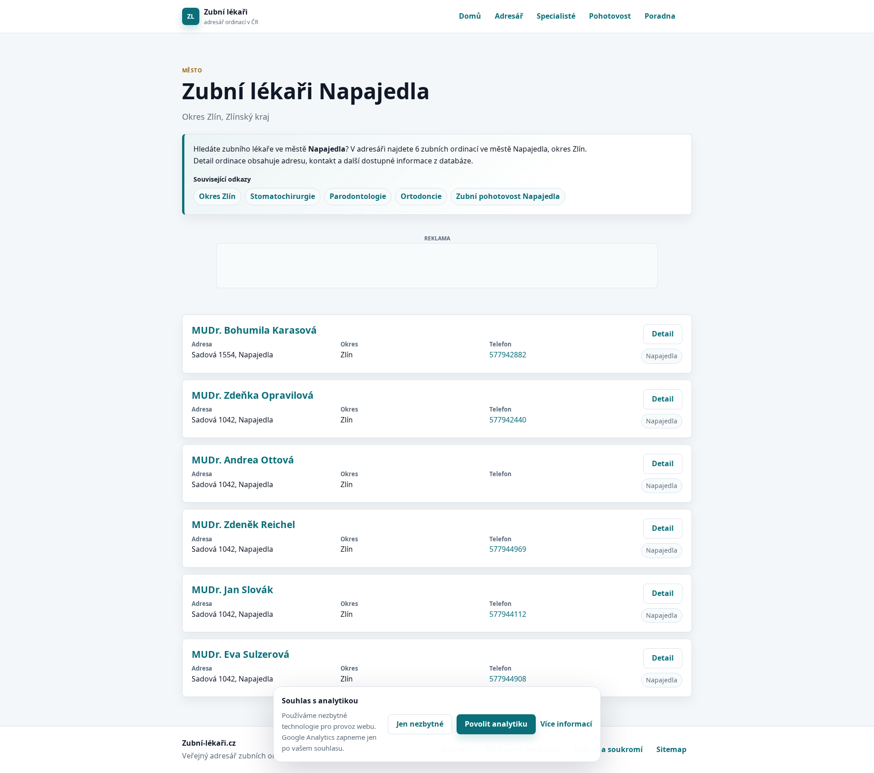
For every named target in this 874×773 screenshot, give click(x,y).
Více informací (566, 724)
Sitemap (671, 749)
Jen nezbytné (419, 724)
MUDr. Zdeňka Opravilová (253, 395)
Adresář (509, 16)
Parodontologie (358, 196)
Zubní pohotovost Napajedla (508, 196)
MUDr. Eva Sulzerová (241, 654)
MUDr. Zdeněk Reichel (243, 524)
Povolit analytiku (496, 724)
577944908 (507, 679)
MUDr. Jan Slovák (232, 589)
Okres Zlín (217, 196)
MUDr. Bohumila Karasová (254, 330)
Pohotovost (610, 16)
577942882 (507, 355)
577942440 (507, 420)
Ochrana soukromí (608, 749)
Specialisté (556, 16)
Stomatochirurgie (282, 196)
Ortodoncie (421, 196)
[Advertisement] (437, 264)
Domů (470, 16)
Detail (663, 334)
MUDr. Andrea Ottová (243, 459)
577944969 (507, 549)
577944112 (507, 614)
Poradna (660, 16)
